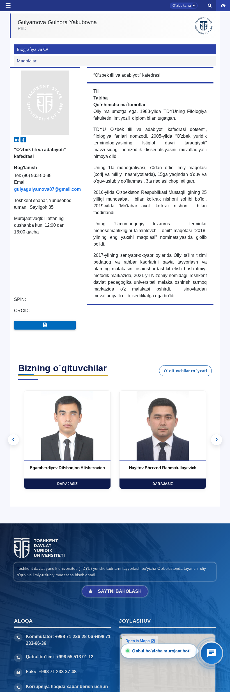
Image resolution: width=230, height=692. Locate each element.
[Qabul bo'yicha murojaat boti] (211, 653)
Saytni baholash (120, 591)
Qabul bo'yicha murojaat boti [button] (161, 650)
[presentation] (13, 440)
